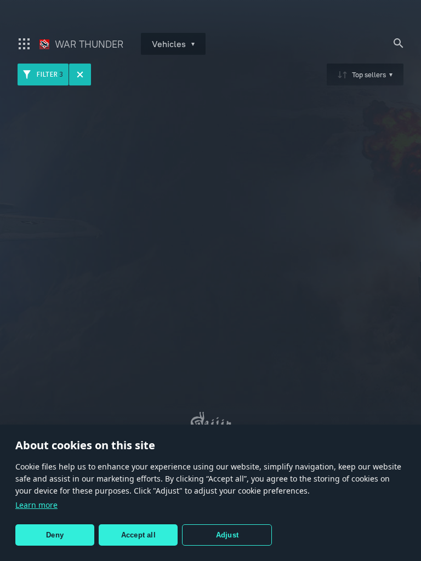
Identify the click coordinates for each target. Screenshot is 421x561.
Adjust (227, 535)
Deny (55, 535)
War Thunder (87, 44)
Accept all (138, 535)
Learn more (36, 505)
